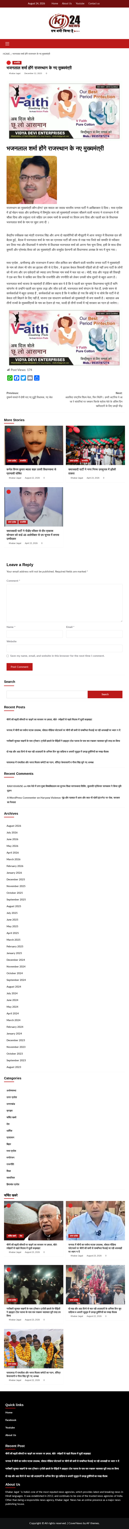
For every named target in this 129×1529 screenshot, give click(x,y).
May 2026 (12, 846)
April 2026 (13, 853)
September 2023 (16, 1060)
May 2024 (12, 1007)
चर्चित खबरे (11, 1117)
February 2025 (15, 946)
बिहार (9, 1144)
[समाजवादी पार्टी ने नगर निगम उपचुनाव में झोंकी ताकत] (95, 445)
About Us (67, 4)
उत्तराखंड (11, 1104)
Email (70, 627)
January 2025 (14, 953)
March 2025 (13, 940)
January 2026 (14, 873)
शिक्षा (9, 1171)
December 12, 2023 (33, 73)
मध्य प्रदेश (11, 1151)
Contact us (94, 4)
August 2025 (14, 906)
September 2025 (16, 899)
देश (8, 1124)
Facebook (10, 1420)
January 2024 (14, 1033)
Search (9, 682)
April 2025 (13, 933)
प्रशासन (10, 1137)
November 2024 (16, 966)
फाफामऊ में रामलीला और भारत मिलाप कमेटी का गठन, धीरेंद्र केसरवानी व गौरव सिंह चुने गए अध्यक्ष (50, 762)
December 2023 (16, 1040)
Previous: (30, 395)
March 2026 (13, 859)
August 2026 (14, 826)
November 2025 (16, 886)
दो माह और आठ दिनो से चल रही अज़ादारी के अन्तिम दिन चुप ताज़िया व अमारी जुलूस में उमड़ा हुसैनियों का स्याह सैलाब (58, 752)
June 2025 (12, 920)
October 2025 (15, 893)
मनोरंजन (10, 1157)
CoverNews (75, 1523)
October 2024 (15, 973)
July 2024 (12, 993)
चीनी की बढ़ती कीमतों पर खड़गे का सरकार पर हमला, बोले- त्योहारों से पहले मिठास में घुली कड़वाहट (49, 719)
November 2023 (16, 1047)
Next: (93, 399)
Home (55, 4)
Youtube (80, 4)
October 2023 (15, 1054)
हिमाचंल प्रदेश (13, 1184)
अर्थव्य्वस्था (11, 1090)
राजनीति (17, 62)
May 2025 (12, 926)
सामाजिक (11, 1178)
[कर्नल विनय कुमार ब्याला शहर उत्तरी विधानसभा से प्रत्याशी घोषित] (33, 445)
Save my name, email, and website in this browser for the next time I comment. (57, 656)
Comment (13, 580)
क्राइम (10, 1111)
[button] (7, 43)
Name (11, 627)
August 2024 (14, 987)
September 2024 (16, 980)
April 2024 (13, 1013)
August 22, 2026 (32, 478)
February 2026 (15, 866)
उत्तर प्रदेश (12, 461)
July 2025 (12, 913)
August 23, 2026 (32, 1252)
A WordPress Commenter (21, 798)
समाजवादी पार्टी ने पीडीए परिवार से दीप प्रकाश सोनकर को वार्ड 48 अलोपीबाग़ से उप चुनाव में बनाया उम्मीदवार (33, 535)
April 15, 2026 (31, 543)
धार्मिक (9, 1131)
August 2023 (14, 1067)
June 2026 (12, 839)
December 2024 (16, 960)
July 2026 (12, 832)
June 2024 (12, 1000)
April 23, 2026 (93, 478)
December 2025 (16, 879)
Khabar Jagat (14, 73)
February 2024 (15, 1027)
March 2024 (13, 1020)
